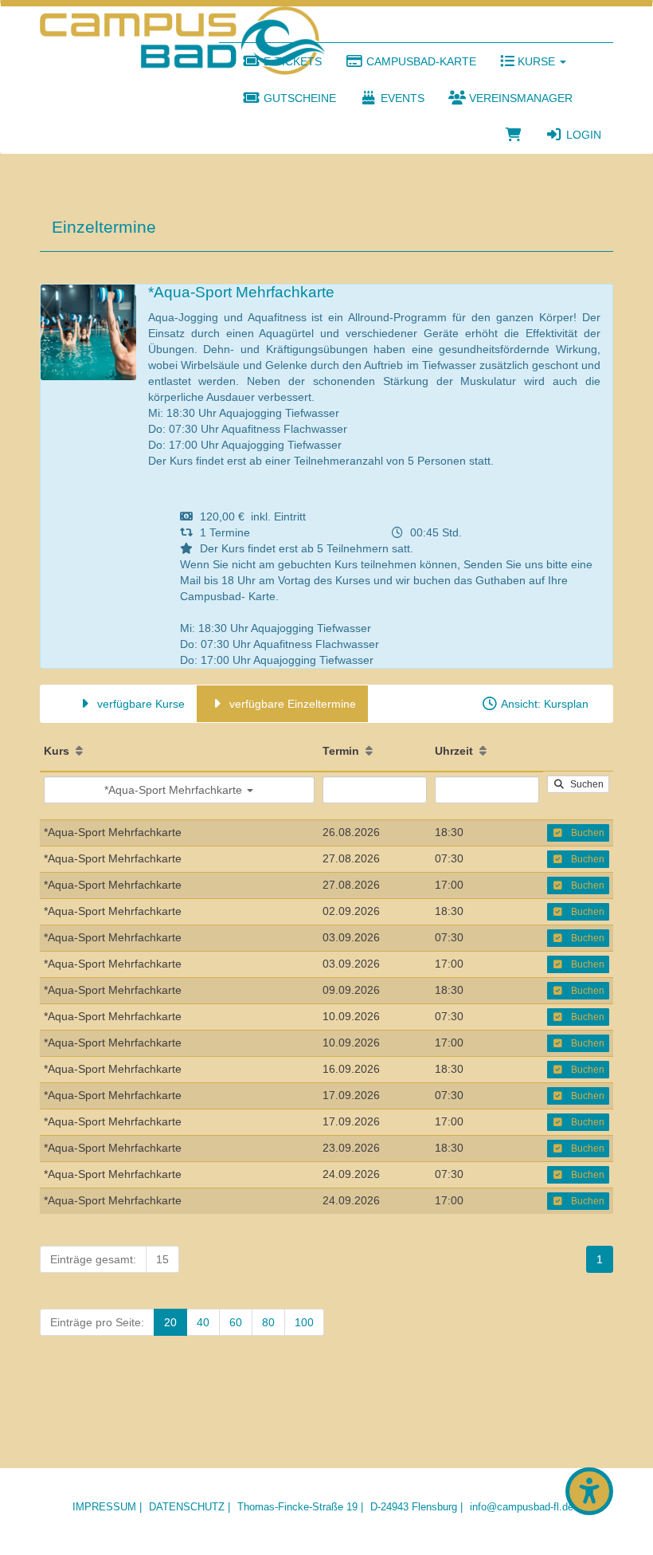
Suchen (584, 784)
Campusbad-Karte (419, 61)
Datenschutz (187, 1507)
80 (268, 1322)
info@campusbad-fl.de (521, 1507)
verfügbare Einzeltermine (291, 703)
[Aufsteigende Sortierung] (79, 750)
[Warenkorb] (514, 134)
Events (400, 98)
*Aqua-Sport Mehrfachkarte (174, 789)
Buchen (584, 832)
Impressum (104, 1507)
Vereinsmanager (519, 98)
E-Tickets (291, 61)
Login (582, 134)
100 (304, 1322)
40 (203, 1322)
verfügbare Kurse (139, 703)
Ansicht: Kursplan (543, 703)
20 (170, 1322)
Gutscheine (298, 98)
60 (235, 1322)
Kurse (536, 61)
